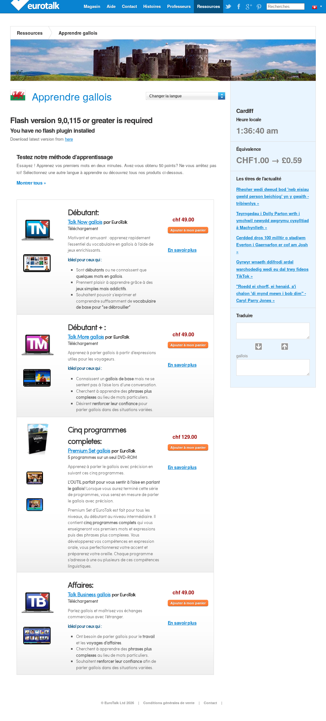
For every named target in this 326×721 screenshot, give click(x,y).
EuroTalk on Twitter (228, 6)
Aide (111, 6)
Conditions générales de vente (169, 702)
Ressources (208, 6)
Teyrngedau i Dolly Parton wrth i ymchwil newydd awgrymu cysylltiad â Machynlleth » (272, 220)
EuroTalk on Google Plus (249, 6)
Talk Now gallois (85, 221)
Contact (129, 6)
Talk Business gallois (89, 594)
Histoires (152, 6)
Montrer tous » (31, 182)
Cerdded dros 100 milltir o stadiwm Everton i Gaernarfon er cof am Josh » (272, 244)
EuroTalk (35, 6)
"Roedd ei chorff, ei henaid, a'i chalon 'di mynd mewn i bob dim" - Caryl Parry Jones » (271, 293)
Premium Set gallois (89, 450)
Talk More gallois (86, 336)
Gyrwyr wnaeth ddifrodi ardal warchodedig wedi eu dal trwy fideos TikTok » (272, 269)
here (69, 139)
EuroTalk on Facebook (238, 6)
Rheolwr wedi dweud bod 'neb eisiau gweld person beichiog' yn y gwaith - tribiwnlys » (272, 196)
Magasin (92, 6)
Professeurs (179, 6)
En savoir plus (182, 250)
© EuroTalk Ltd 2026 (117, 702)
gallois (242, 356)
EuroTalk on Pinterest (259, 6)
